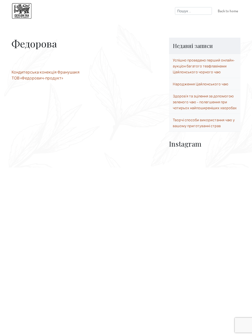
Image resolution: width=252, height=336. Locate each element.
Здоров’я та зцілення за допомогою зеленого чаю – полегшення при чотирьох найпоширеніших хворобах (205, 102)
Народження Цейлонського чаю (200, 84)
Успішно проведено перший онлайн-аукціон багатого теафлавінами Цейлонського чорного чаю (204, 66)
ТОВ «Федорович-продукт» (37, 78)
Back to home (228, 11)
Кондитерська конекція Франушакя (45, 72)
